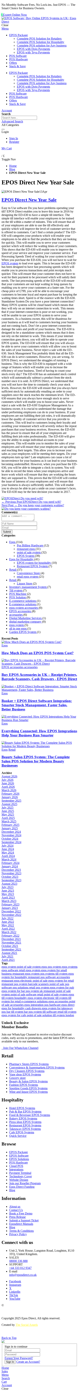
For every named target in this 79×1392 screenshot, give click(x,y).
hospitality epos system (28, 998)
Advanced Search (12, 121)
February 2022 (10, 935)
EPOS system (10, 263)
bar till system (15, 1011)
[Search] (3, 129)
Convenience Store (29, 573)
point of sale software (24, 994)
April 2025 (8, 818)
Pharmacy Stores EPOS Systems (29, 1064)
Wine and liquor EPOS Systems (28, 1091)
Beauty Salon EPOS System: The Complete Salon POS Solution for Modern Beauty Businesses (36, 761)
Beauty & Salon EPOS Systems (28, 1081)
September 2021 (11, 949)
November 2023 (11, 873)
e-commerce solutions (35, 1001)
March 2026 (9, 790)
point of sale (57, 984)
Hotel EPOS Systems (22, 1108)
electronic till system (55, 998)
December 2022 (11, 911)
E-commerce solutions (23, 600)
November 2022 (11, 914)
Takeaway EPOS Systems (25, 1128)
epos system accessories (24, 607)
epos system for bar (14, 991)
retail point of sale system (52, 994)
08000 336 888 (18, 1261)
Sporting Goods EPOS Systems (28, 1088)
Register (14, 141)
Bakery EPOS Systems (23, 1118)
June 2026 (8, 783)
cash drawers (33, 1008)
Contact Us (16, 1210)
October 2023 (10, 876)
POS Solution (18, 597)
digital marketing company (25, 621)
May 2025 (8, 814)
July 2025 (7, 807)
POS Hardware (18, 1162)
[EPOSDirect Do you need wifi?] (22, 498)
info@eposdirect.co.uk (23, 1274)
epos (44, 966)
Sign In (13, 138)
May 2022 (8, 925)
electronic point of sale (34, 980)
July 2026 (7, 779)
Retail (13, 569)
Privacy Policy (18, 1234)
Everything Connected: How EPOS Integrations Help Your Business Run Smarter (39, 733)
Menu (5, 28)
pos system (55, 966)
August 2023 (9, 883)
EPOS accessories (20, 611)
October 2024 (10, 838)
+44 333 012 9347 (20, 1268)
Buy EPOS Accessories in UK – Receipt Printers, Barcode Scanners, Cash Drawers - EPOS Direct (39, 677)
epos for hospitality (13, 1008)
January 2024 (10, 866)
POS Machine (18, 594)
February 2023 (10, 904)
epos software (10, 970)
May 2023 (8, 894)
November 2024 (11, 835)
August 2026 (9, 776)
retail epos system (28, 576)
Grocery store (17, 1078)
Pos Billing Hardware (30, 545)
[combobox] (19, 118)
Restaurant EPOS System (33, 566)
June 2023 (8, 890)
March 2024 (9, 859)
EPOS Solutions (19, 1159)
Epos (12, 542)
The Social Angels (27, 1324)
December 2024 (11, 831)
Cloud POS (16, 1166)
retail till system (67, 1011)
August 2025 (9, 804)
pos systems (47, 973)
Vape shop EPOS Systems (25, 1074)
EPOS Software (19, 1155)
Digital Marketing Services (25, 618)
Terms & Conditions (21, 1230)
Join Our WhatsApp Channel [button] (20, 1048)
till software (50, 1011)
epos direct (67, 1004)
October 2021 (10, 946)
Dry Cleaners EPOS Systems (26, 1071)
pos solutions (21, 987)
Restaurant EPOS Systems (25, 1125)
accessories (16, 614)
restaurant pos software (42, 977)
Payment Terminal (20, 1173)
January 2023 (10, 908)
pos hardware (52, 1004)
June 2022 (8, 921)
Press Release (17, 1217)
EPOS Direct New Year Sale (29, 199)
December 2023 (11, 869)
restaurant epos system (26, 973)
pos (4, 1011)
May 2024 (8, 852)
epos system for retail (61, 980)
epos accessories (59, 1001)
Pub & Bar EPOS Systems (25, 1111)
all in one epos (18, 628)
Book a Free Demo (20, 1213)
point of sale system (29, 552)
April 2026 (8, 786)
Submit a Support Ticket (24, 1220)
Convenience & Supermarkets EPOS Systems (37, 1067)
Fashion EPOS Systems (23, 1084)
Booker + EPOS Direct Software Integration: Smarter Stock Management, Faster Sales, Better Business (37, 705)
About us (14, 1206)
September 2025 (11, 800)
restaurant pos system (15, 984)
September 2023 (11, 880)
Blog (12, 169)
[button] (5, 1374)
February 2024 (10, 863)
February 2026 (10, 793)
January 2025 (10, 828)
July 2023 (7, 887)
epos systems (69, 966)
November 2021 (11, 942)
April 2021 (8, 959)
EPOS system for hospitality (34, 562)
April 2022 (8, 928)
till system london (63, 1015)
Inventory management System (28, 587)
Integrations (16, 1169)
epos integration (34, 1004)
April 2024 (8, 856)
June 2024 (8, 849)
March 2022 (9, 932)
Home (13, 165)
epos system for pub (62, 987)
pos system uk (35, 991)
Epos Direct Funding (22, 1186)
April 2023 (8, 897)
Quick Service (17, 1135)
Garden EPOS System (23, 632)
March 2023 (9, 901)
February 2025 (10, 824)
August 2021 (9, 953)
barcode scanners (38, 984)
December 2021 (11, 939)
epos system (17, 625)
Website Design (18, 1179)
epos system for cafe (14, 1015)
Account (7, 110)
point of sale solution (40, 1015)
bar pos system (33, 1011)
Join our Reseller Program (25, 1183)
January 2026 (10, 797)
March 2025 (9, 821)
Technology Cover (20, 1176)
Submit (7, 531)
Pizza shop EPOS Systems (25, 1122)
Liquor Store (25, 583)
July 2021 (7, 956)
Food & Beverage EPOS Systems (29, 1115)
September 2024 (11, 842)
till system (61, 973)
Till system (16, 590)
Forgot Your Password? (19, 1358)
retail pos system (39, 987)
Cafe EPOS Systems (21, 1132)
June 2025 (8, 811)
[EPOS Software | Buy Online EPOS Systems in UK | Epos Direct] (39, 21)
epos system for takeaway (57, 1008)
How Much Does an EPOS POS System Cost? (38, 653)
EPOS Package (18, 1152)
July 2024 (7, 845)
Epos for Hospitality (21, 559)
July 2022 (7, 918)
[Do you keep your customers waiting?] (26, 508)
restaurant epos (26, 549)
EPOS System (26, 555)
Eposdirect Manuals (21, 1223)
